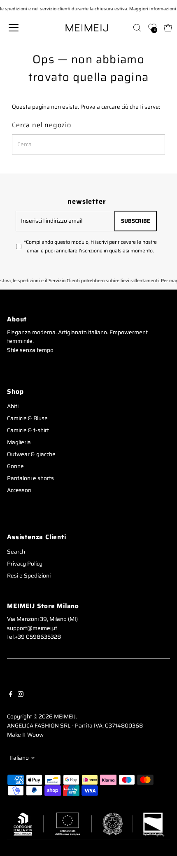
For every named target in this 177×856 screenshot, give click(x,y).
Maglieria (19, 442)
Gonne (15, 466)
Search (16, 551)
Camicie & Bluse (27, 418)
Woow (35, 734)
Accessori (19, 490)
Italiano (19, 758)
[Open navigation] (23, 27)
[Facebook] (10, 694)
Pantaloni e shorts (30, 478)
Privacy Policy (24, 563)
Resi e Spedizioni (29, 575)
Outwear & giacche (31, 454)
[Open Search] (137, 27)
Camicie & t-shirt (28, 430)
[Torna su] (160, 833)
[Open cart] (168, 27)
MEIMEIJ (65, 716)
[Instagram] (21, 694)
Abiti (13, 406)
